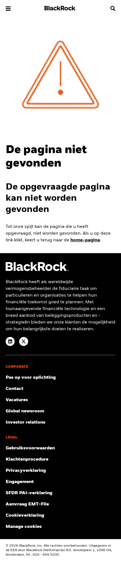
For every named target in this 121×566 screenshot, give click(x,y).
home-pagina (85, 240)
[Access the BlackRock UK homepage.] (37, 270)
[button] (8, 8)
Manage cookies (24, 527)
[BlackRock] (60, 9)
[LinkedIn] (10, 341)
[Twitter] (23, 341)
